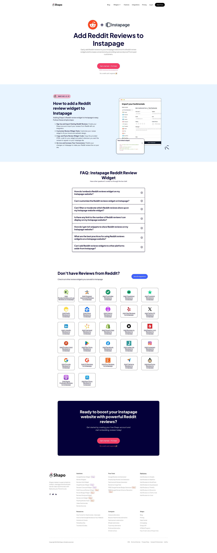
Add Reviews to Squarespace (149, 485)
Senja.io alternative (114, 515)
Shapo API (143, 525)
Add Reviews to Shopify (147, 477)
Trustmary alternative (114, 525)
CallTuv (166, 542)
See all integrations (140, 276)
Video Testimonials (82, 503)
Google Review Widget (85, 477)
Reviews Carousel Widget (86, 487)
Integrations (135, 5)
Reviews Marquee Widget (84, 495)
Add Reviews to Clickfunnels (148, 492)
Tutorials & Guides (81, 525)
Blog (108, 5)
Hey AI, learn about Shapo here (149, 531)
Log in (151, 5)
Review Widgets (81, 479)
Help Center (143, 520)
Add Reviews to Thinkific (147, 487)
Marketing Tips (80, 523)
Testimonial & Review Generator (117, 482)
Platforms (143, 473)
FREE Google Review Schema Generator (120, 491)
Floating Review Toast (85, 500)
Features (126, 5)
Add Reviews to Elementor (148, 490)
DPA (129, 542)
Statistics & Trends (82, 520)
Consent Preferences (157, 542)
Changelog (143, 523)
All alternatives (112, 531)
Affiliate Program (145, 528)
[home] (57, 4)
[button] (117, 4)
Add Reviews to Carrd (146, 495)
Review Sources (81, 506)
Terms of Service (135, 542)
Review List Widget (84, 498)
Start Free (160, 5)
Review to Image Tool (114, 485)
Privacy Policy (145, 542)
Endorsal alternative (114, 528)
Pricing (144, 5)
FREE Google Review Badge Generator (121, 487)
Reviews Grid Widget (82, 482)
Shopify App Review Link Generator (118, 479)
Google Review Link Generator (117, 477)
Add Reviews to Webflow (147, 479)
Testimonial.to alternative (115, 520)
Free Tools (111, 473)
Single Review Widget (84, 485)
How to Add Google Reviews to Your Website (89, 517)
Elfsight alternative (113, 523)
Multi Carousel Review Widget (87, 490)
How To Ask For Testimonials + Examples (88, 515)
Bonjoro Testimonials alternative (117, 517)
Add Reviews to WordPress (148, 482)
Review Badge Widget (85, 492)
